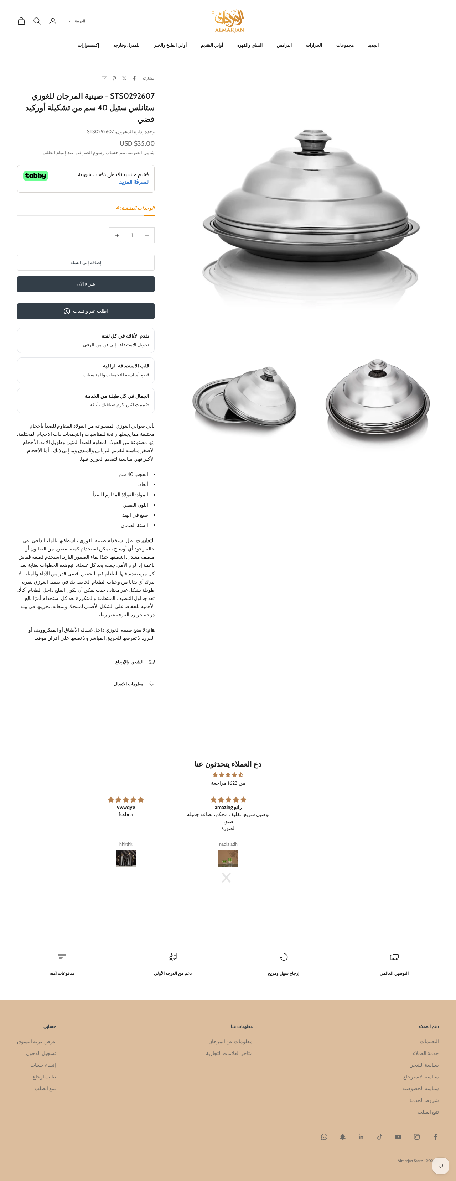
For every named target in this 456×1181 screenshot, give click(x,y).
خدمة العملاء (426, 1053)
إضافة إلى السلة (86, 262)
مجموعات (345, 45)
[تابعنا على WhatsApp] (324, 1136)
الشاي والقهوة (250, 45)
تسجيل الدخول (41, 1053)
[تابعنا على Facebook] (435, 1136)
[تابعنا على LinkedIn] (361, 1136)
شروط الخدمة (424, 1100)
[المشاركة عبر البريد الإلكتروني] (104, 78)
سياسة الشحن (424, 1065)
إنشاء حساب (43, 1065)
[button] (230, 878)
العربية (80, 21)
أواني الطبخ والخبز (170, 45)
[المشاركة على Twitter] (124, 78)
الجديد (373, 45)
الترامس (284, 45)
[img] (228, 774)
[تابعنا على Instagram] (416, 1136)
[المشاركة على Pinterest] (114, 78)
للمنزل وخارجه (126, 45)
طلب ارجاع (44, 1076)
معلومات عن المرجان (230, 1041)
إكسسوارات (88, 45)
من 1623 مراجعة (228, 783)
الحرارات (314, 45)
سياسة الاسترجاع (421, 1076)
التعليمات (429, 1041)
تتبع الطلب (428, 1112)
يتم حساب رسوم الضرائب (100, 152)
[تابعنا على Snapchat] (342, 1136)
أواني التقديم (212, 45)
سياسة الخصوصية (420, 1088)
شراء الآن (86, 284)
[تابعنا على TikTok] (379, 1136)
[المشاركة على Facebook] (134, 78)
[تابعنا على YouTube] (398, 1136)
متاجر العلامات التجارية (229, 1053)
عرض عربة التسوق (36, 1041)
